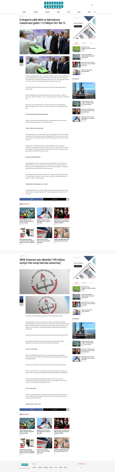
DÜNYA (58, 12)
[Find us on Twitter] (92, 5)
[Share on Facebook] (21, 57)
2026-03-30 (22, 224)
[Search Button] (94, 12)
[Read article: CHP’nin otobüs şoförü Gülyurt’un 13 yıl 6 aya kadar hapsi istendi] (44, 232)
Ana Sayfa (21, 16)
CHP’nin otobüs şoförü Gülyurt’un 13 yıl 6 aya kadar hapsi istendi (43, 241)
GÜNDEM (36, 12)
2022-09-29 (22, 26)
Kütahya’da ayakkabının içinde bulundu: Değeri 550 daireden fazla (87, 56)
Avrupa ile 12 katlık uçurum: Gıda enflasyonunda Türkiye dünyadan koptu (88, 111)
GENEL (25, 16)
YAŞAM (78, 12)
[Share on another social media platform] (21, 64)
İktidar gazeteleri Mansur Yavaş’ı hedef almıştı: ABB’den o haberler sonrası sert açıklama (27, 241)
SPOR (68, 12)
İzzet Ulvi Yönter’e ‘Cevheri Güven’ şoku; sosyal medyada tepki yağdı (88, 64)
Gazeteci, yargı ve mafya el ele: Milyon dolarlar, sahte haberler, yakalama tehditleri (61, 221)
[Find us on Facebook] (89, 5)
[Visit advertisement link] (83, 27)
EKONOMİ (47, 12)
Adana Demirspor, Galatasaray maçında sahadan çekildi (88, 48)
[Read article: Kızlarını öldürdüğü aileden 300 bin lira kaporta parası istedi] (61, 232)
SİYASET (24, 12)
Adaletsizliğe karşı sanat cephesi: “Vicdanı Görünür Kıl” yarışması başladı (27, 221)
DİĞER (89, 12)
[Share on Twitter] (21, 61)
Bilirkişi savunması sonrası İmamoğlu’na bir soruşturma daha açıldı (43, 221)
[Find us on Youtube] (94, 5)
